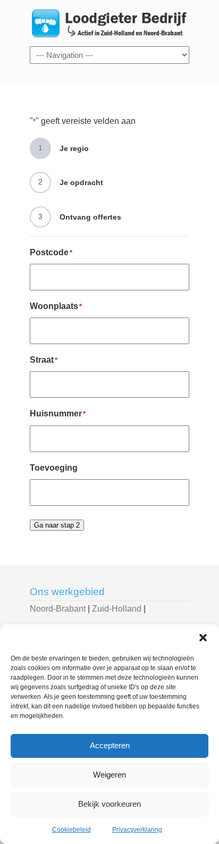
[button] (203, 637)
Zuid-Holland (116, 608)
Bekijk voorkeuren (109, 803)
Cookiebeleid (71, 829)
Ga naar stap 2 (57, 525)
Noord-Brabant (58, 608)
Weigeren (109, 774)
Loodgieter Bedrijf (109, 22)
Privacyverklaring (137, 829)
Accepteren (110, 745)
